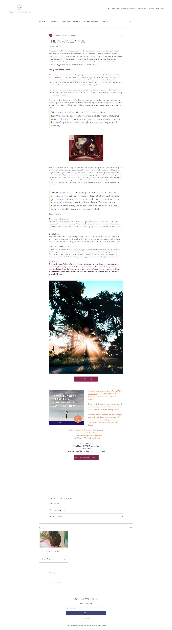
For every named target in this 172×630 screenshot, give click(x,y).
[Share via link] (65, 510)
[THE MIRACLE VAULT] (53, 539)
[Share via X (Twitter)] (55, 510)
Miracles (53, 498)
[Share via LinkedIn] (60, 510)
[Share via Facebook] (50, 510)
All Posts (42, 21)
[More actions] (121, 35)
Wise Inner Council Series (71, 21)
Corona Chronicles (91, 21)
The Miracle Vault (54, 503)
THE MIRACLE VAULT (50, 551)
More (104, 21)
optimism (69, 498)
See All (131, 528)
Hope (60, 498)
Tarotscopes (54, 21)
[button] (130, 21)
